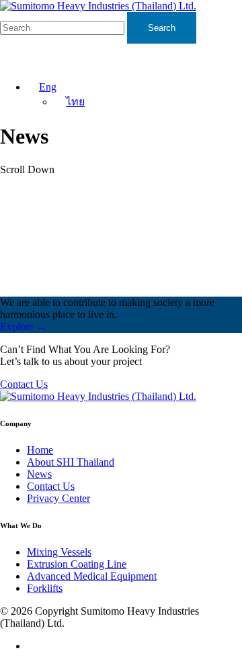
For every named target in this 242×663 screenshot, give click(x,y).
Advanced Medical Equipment (92, 576)
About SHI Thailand (70, 462)
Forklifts (45, 588)
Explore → (23, 326)
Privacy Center (58, 498)
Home (40, 450)
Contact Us (24, 384)
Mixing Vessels (59, 552)
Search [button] (161, 28)
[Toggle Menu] (224, 56)
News (39, 474)
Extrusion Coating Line (76, 564)
